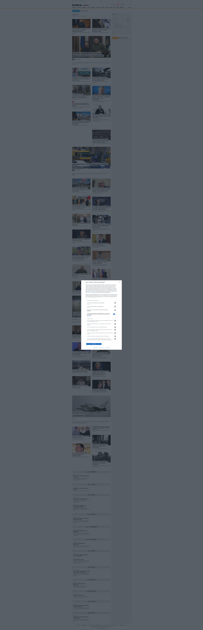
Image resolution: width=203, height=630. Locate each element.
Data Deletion (95, 347)
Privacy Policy (107, 347)
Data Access (101, 347)
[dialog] (101, 315)
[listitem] (101, 300)
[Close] (120, 282)
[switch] (114, 303)
